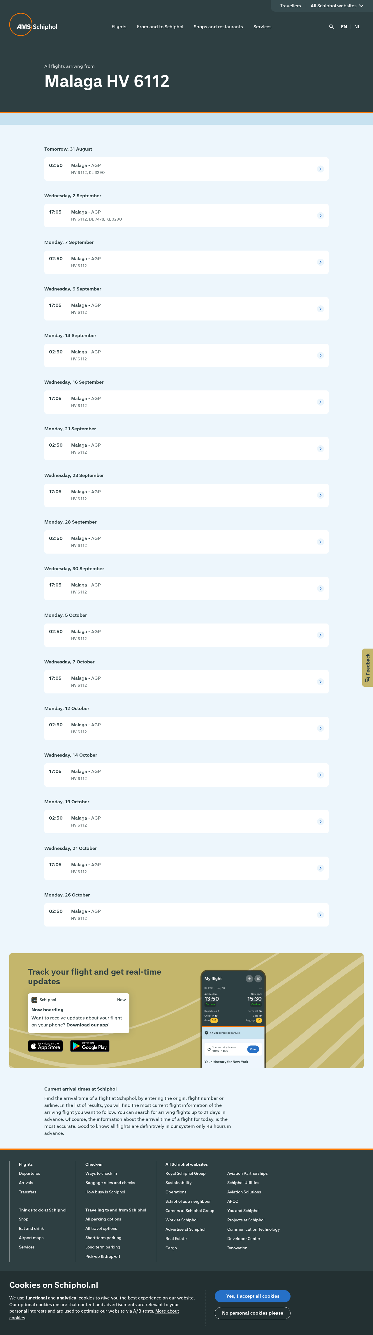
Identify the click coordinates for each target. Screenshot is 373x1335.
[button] (367, 668)
